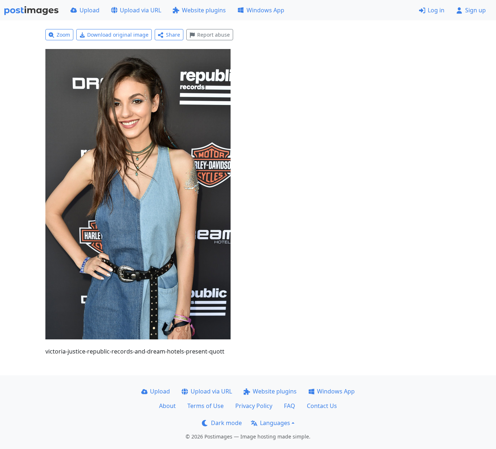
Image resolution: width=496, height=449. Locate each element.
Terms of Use (205, 406)
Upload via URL (140, 10)
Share (173, 34)
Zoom (63, 34)
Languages (275, 423)
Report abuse (213, 34)
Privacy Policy (253, 406)
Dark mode (226, 423)
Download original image (118, 34)
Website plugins (204, 10)
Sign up (475, 10)
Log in (436, 10)
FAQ (289, 406)
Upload (89, 10)
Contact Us (322, 406)
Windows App (265, 10)
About (167, 406)
